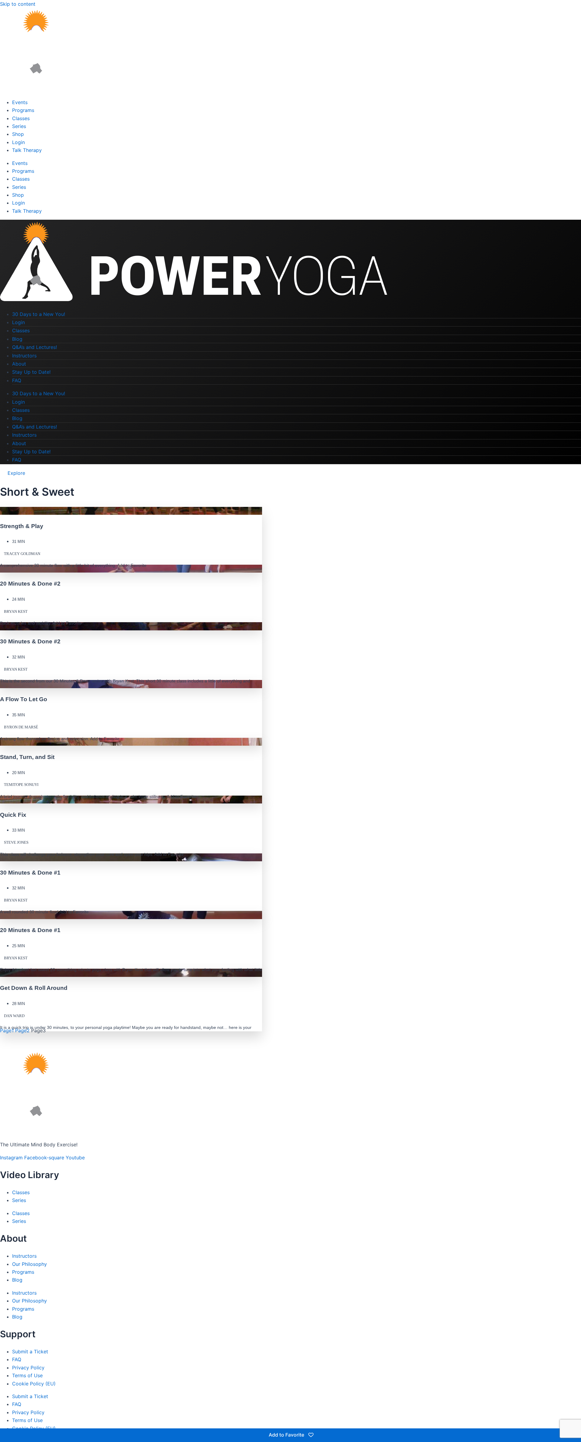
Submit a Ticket (30, 1351)
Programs (23, 110)
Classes (21, 118)
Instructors (24, 356)
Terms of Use (27, 1375)
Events (20, 102)
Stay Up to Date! (31, 372)
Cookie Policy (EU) (34, 1384)
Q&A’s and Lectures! (34, 347)
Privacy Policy (28, 1368)
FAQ (16, 380)
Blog (17, 339)
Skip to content (17, 4)
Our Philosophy (29, 1264)
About (19, 364)
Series (19, 126)
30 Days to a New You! (38, 314)
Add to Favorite (287, 1435)
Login (18, 142)
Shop (18, 134)
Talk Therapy (27, 150)
